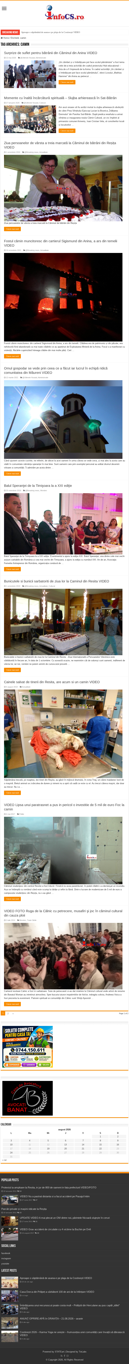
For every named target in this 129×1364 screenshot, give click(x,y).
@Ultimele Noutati (27, 58)
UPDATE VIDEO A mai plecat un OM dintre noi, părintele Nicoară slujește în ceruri (65, 1217)
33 (20, 1213)
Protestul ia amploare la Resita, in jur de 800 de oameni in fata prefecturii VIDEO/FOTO (48, 1187)
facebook (5, 1253)
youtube (5, 1263)
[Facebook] (64, 1356)
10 (11, 1144)
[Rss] (61, 1356)
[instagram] (67, 1356)
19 (48, 1148)
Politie (21, 814)
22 (100, 1148)
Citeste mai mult (67, 82)
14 (83, 1144)
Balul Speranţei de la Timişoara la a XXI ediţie (38, 485)
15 (100, 1144)
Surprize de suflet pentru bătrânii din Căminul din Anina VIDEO (50, 53)
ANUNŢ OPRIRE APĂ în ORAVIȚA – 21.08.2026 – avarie (51, 1318)
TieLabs (83, 1351)
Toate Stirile (31, 920)
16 (118, 1144)
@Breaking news (31, 152)
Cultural (42, 103)
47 (36, 1200)
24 (11, 1152)
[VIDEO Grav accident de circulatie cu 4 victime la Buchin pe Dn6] (9, 1234)
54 (20, 1191)
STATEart (59, 1351)
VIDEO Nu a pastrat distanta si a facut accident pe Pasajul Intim (55, 1196)
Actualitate (43, 152)
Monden (43, 490)
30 (38, 1233)
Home (6, 38)
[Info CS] (64, 13)
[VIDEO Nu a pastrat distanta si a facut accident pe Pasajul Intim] (9, 1200)
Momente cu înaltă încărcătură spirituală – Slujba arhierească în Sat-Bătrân (60, 98)
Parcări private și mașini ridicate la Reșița (24, 1208)
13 (65, 1144)
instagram (6, 1258)
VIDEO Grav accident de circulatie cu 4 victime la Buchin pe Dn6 (55, 1229)
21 (83, 1148)
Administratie (41, 58)
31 (36, 1221)
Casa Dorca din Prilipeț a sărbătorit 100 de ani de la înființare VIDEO (57, 1291)
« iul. (4, 1160)
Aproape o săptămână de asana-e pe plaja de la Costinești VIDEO (50, 32)
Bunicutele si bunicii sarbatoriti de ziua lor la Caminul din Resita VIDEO (56, 581)
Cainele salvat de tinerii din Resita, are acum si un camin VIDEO (52, 682)
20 (65, 1148)
